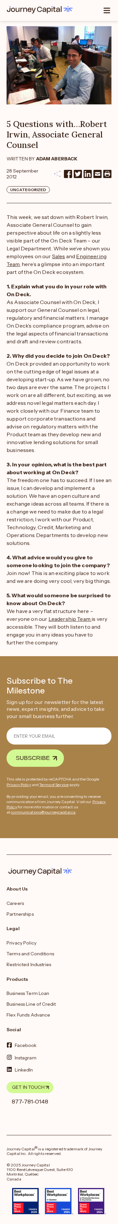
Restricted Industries (29, 964)
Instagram (25, 1057)
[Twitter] (78, 174)
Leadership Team (70, 619)
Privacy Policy (19, 784)
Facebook (26, 1045)
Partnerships (20, 914)
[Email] (97, 174)
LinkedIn (24, 1070)
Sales (58, 256)
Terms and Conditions (30, 954)
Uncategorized (28, 189)
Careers (15, 903)
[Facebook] (68, 174)
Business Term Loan (28, 993)
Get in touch (28, 1087)
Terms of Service (54, 784)
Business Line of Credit (31, 1004)
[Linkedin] (88, 174)
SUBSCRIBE (33, 758)
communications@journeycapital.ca (43, 812)
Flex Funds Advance (28, 1015)
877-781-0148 (30, 1101)
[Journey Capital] (41, 10)
